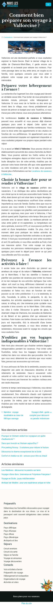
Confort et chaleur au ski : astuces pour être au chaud (24, 456)
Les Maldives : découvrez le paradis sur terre (21, 470)
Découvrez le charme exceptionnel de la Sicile (21, 451)
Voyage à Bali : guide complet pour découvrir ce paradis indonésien (39, 415)
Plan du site (26, 603)
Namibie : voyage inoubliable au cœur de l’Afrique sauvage (13, 415)
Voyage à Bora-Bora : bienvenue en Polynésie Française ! (26, 474)
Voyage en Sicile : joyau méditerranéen (18, 478)
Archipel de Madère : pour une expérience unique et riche (25, 483)
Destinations (8, 37)
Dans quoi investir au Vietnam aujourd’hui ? (19, 443)
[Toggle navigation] (48, 4)
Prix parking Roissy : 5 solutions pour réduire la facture (25, 447)
